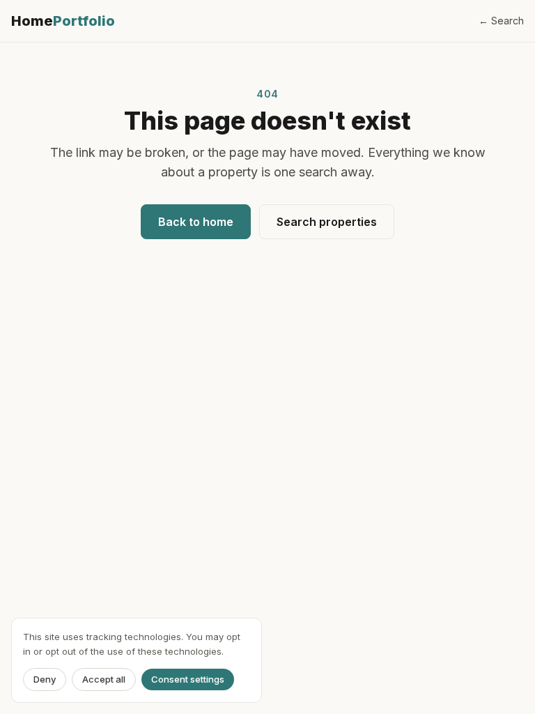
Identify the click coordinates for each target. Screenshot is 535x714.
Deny (44, 679)
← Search (501, 20)
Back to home (195, 222)
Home (63, 21)
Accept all (103, 679)
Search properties (327, 222)
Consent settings (187, 679)
